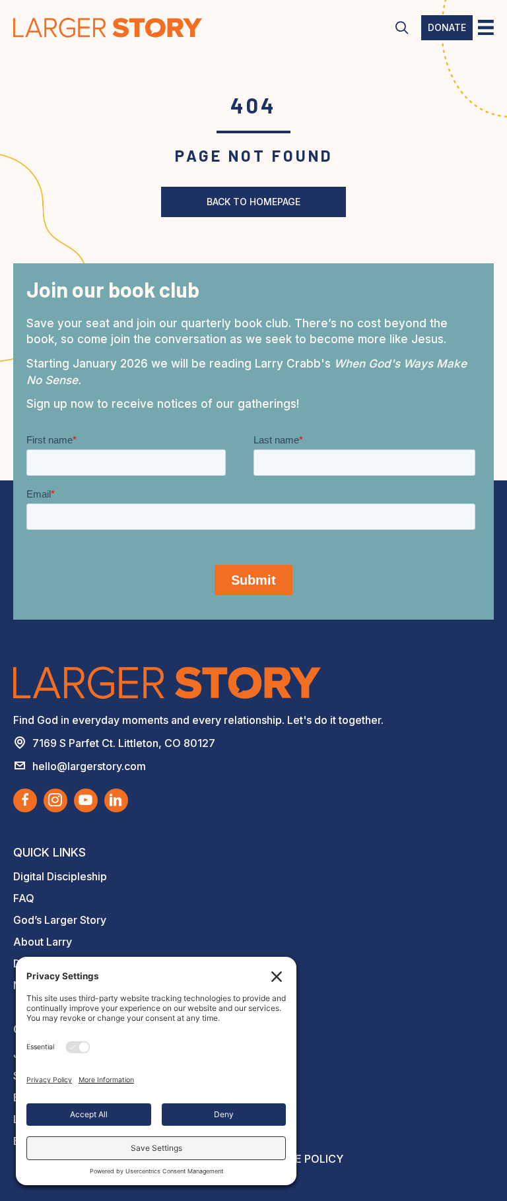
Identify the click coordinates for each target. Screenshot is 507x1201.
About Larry (42, 941)
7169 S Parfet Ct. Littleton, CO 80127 (123, 743)
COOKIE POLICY (301, 1158)
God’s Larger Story (59, 919)
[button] (402, 28)
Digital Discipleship (60, 876)
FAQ (23, 898)
